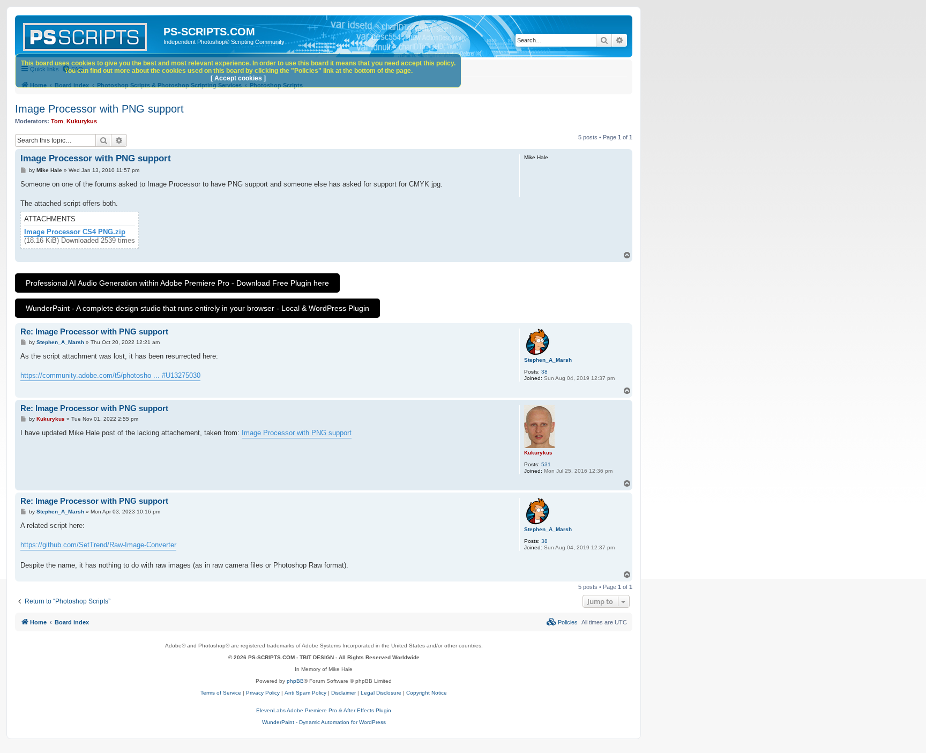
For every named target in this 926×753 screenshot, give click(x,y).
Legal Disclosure (381, 693)
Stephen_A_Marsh (548, 360)
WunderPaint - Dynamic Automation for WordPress (324, 722)
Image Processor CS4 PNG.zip (74, 232)
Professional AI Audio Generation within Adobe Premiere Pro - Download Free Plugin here (177, 283)
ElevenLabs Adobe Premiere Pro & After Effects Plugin (323, 710)
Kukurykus (81, 121)
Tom (57, 121)
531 (546, 464)
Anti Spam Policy (305, 693)
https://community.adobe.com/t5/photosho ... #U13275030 (110, 375)
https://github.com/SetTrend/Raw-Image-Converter (98, 545)
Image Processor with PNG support (99, 109)
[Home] (90, 35)
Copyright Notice (426, 693)
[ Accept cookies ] (238, 78)
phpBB (295, 681)
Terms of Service (220, 693)
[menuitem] (562, 622)
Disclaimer (343, 693)
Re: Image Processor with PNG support (94, 331)
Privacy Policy (263, 693)
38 (544, 372)
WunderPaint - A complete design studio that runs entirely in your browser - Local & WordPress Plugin (197, 308)
